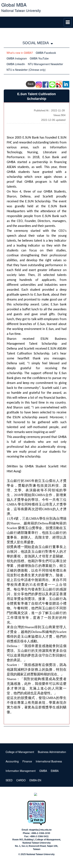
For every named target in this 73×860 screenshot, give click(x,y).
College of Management (20, 752)
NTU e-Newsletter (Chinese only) (26, 70)
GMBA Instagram (17, 58)
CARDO (21, 780)
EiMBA (55, 771)
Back (31, 83)
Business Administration (52, 752)
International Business (49, 761)
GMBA (43, 771)
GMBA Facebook (46, 53)
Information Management (21, 771)
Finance (27, 761)
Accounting (12, 761)
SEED (9, 780)
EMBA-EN (35, 780)
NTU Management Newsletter (45, 64)
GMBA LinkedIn (16, 64)
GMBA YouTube (39, 58)
